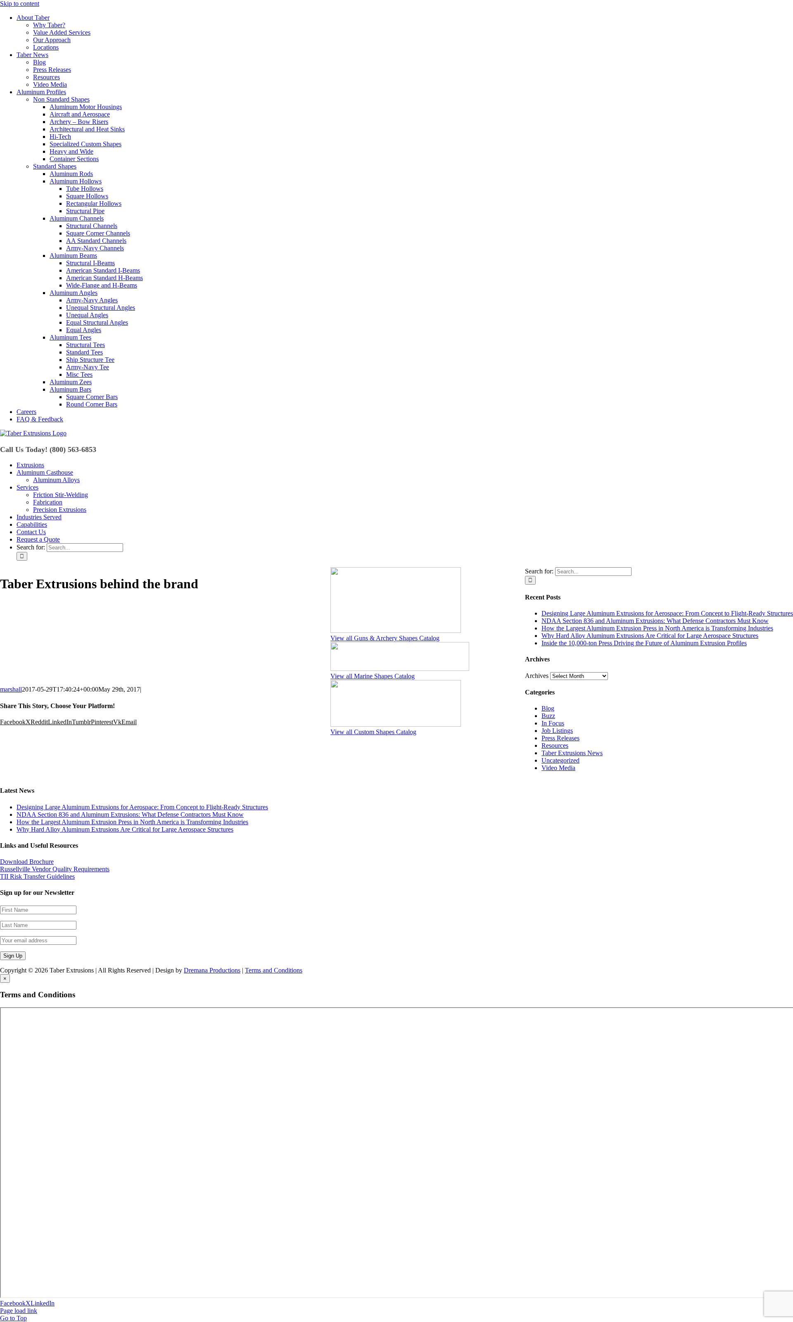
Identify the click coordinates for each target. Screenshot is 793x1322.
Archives (536, 675)
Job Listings (557, 730)
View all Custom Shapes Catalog (373, 731)
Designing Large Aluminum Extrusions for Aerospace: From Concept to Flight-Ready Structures (667, 613)
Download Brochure (27, 861)
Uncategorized (560, 760)
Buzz (548, 715)
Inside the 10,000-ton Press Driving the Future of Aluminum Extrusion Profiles (644, 643)
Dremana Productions (212, 970)
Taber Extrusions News (572, 752)
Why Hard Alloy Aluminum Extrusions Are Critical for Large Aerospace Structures (649, 635)
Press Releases (560, 738)
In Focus (552, 723)
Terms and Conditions (273, 970)
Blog (547, 708)
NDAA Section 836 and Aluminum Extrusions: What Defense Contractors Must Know (655, 620)
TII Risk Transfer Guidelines (37, 876)
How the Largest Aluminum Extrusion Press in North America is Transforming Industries (657, 628)
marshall (11, 689)
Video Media (558, 767)
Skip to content (19, 3)
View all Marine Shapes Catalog (372, 676)
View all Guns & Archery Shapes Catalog (384, 638)
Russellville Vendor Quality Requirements (54, 869)
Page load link (18, 1310)
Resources (554, 745)
